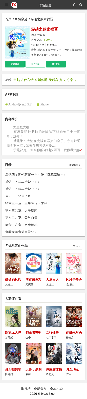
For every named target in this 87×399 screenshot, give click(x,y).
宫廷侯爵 (41, 79)
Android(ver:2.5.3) (20, 104)
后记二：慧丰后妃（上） (23, 188)
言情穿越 (21, 18)
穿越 (16, 79)
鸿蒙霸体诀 (54, 369)
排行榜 (26, 388)
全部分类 (40, 388)
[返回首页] (14, 6)
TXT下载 (56, 64)
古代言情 (27, 79)
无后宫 (53, 79)
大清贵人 (52, 279)
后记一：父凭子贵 (18, 196)
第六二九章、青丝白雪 (21, 217)
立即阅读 (15, 64)
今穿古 (71, 79)
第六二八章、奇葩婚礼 (21, 224)
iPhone (44, 104)
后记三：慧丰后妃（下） (23, 181)
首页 (8, 18)
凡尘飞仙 (72, 369)
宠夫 (62, 79)
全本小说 (56, 388)
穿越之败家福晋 (42, 18)
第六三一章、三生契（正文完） (27, 203)
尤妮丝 (41, 35)
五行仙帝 (52, 332)
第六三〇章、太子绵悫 (21, 210)
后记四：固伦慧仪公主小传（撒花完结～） (36, 174)
